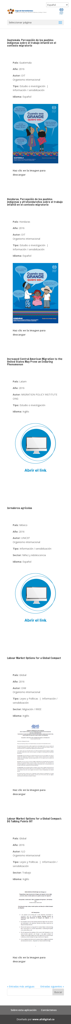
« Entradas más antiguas (20, 986)
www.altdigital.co (43, 1019)
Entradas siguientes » (52, 986)
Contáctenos (49, 1010)
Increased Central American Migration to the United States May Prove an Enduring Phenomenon (34, 361)
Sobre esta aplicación (24, 1010)
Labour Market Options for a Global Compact (34, 658)
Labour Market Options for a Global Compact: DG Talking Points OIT (34, 820)
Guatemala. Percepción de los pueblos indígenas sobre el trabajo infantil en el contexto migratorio (31, 42)
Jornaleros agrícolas (19, 508)
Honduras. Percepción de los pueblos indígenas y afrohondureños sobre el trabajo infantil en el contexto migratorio (35, 201)
